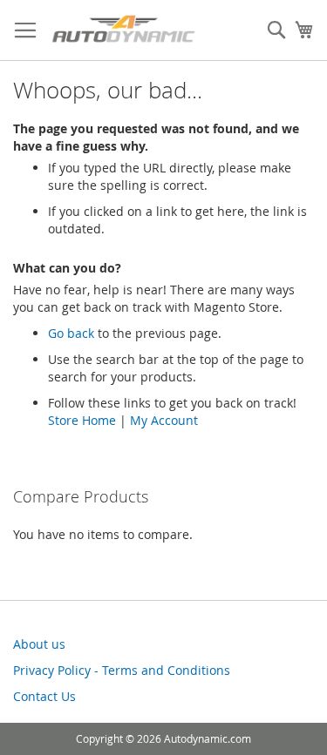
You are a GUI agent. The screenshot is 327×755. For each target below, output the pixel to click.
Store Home (82, 420)
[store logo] (123, 30)
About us (39, 644)
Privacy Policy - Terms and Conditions (121, 670)
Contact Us (44, 696)
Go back (71, 333)
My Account (164, 420)
